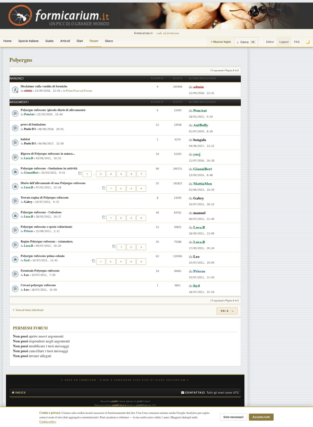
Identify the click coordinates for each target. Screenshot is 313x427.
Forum (94, 41)
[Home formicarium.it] (156, 16)
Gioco (109, 41)
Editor (270, 41)
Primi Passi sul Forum (79, 90)
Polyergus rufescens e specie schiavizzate (46, 226)
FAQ (297, 41)
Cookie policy (47, 421)
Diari (80, 41)
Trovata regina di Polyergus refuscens (45, 197)
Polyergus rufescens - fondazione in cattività (49, 168)
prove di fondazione (33, 124)
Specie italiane (28, 41)
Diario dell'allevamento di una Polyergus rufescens (53, 183)
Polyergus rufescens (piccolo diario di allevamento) (53, 110)
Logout (284, 41)
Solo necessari (233, 417)
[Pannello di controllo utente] (260, 42)
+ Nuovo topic (221, 41)
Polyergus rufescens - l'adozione (41, 212)
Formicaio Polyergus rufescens (40, 270)
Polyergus (20, 59)
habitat (25, 139)
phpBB (114, 401)
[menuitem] (193, 393)
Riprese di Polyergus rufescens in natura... (48, 153)
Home (7, 41)
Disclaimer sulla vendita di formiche (44, 86)
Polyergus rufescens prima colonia (43, 256)
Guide (49, 41)
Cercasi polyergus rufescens (38, 285)
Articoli (65, 41)
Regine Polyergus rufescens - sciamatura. (47, 241)
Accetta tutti (261, 417)
